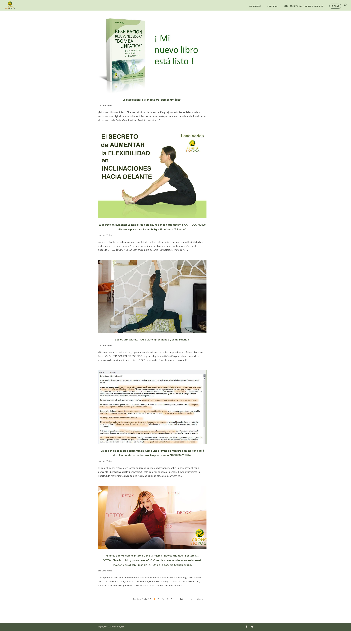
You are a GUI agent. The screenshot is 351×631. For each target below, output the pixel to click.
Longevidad (255, 6)
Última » (199, 599)
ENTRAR (335, 6)
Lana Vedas (107, 105)
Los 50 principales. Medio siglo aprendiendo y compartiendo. (152, 339)
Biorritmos (272, 6)
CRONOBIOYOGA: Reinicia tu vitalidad (303, 6)
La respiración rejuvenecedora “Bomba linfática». (152, 100)
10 (181, 599)
